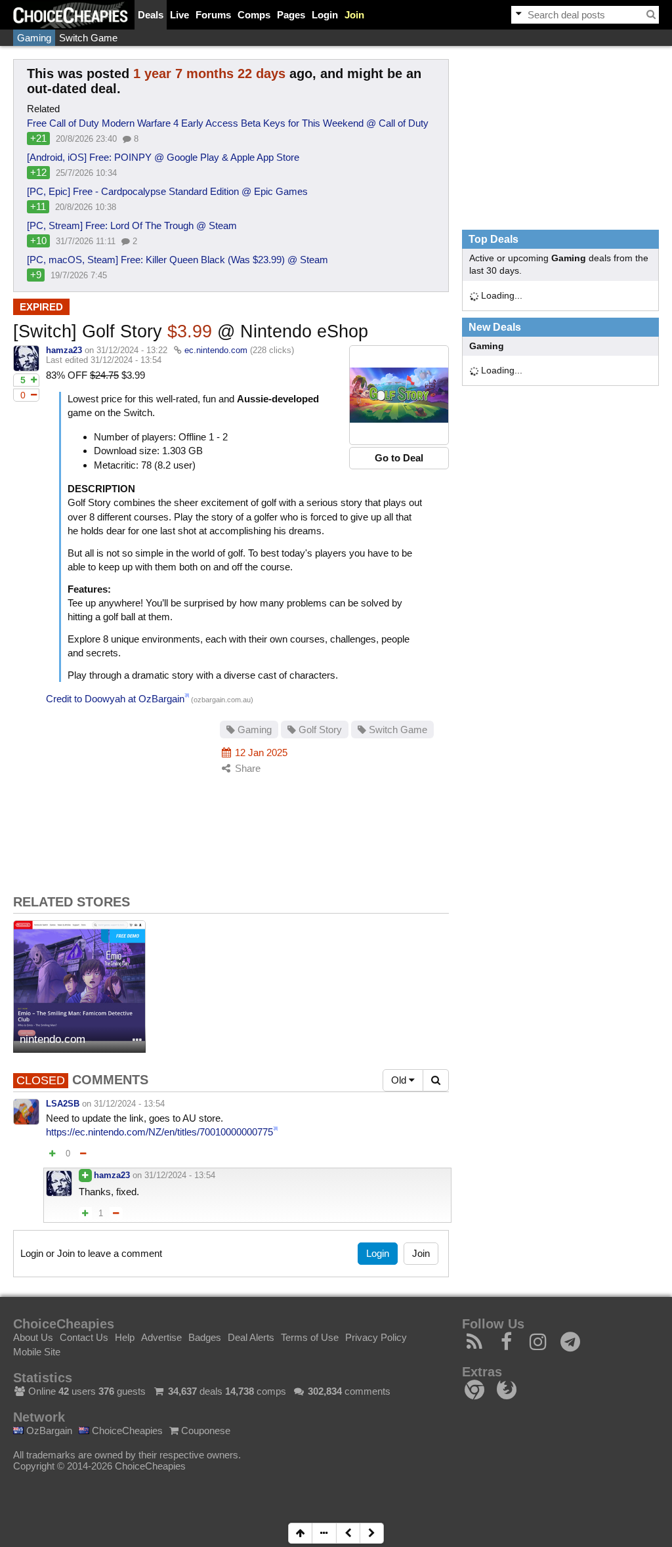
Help (125, 1337)
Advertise (161, 1337)
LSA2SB (62, 1104)
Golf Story (319, 729)
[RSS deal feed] (475, 1345)
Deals (150, 14)
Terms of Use (310, 1337)
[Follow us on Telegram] (570, 1345)
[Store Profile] (137, 1041)
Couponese (204, 1430)
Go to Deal (399, 457)
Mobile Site (36, 1351)
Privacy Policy (376, 1337)
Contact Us (84, 1337)
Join (354, 14)
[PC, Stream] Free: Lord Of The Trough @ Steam (132, 225)
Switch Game (88, 37)
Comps (254, 14)
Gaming (34, 37)
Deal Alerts (251, 1337)
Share (246, 768)
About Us (33, 1337)
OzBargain (48, 1430)
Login (325, 14)
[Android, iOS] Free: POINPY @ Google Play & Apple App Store (163, 157)
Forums (213, 14)
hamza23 (64, 350)
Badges (204, 1337)
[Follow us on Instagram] (538, 1345)
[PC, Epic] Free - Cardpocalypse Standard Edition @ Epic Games (167, 191)
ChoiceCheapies (126, 1430)
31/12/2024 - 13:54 (129, 1104)
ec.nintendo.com (215, 350)
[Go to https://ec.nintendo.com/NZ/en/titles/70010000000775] (399, 395)
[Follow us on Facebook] (507, 1345)
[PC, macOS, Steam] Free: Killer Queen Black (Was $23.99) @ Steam (177, 259)
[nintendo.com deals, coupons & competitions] (79, 986)
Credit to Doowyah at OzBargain (115, 698)
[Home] (70, 14)
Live (179, 14)
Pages (291, 14)
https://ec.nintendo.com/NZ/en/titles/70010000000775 (159, 1131)
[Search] (651, 14)
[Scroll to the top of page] (300, 1533)
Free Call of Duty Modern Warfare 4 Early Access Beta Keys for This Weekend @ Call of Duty (228, 123)
